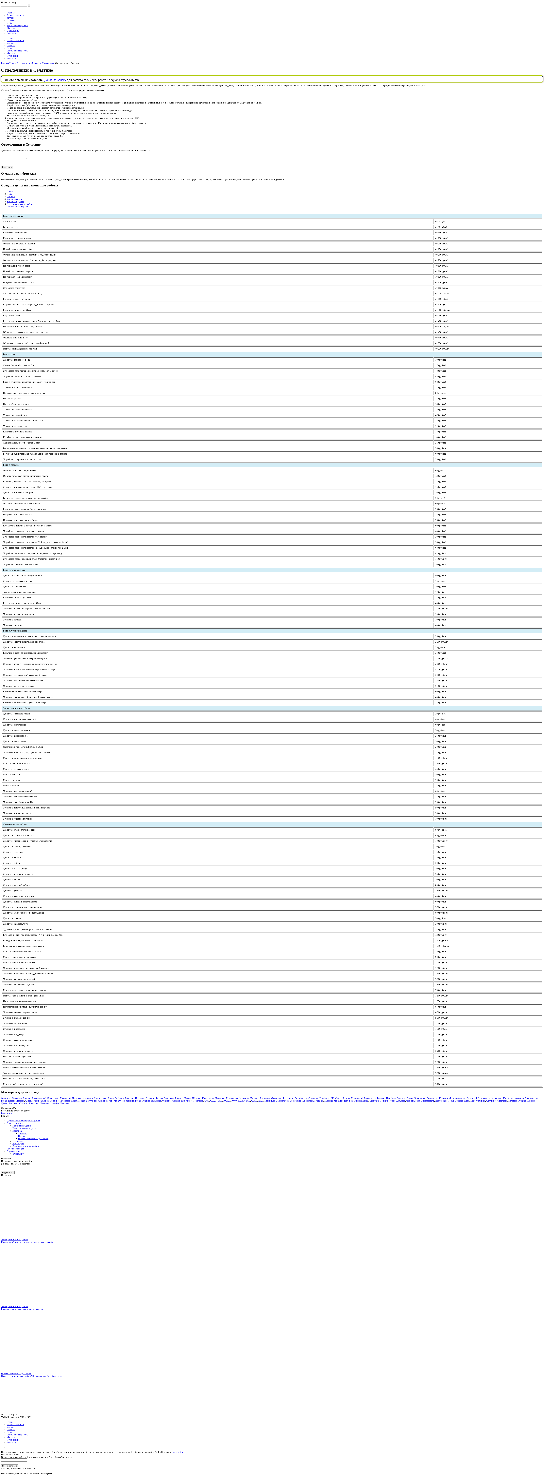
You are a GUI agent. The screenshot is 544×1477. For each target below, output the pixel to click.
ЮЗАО (241, 1101)
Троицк (346, 1098)
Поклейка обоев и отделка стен (33, 1138)
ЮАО (234, 1101)
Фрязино (179, 1098)
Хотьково (400, 1101)
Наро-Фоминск (477, 1101)
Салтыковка (484, 1098)
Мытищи (129, 1098)
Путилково (186, 1101)
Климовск (103, 1101)
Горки (4, 1101)
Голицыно (65, 1103)
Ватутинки (91, 1101)
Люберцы (119, 1098)
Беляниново (420, 1098)
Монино (130, 1101)
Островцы (313, 1098)
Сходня (28, 1101)
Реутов (159, 1098)
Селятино (491, 1101)
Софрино (54, 1101)
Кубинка (328, 1101)
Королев (89, 1098)
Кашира (319, 1101)
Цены (9, 23)
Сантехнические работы (18, 206)
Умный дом (18, 1143)
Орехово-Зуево (462, 1101)
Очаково (166, 1101)
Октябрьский (301, 1098)
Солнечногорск (387, 1101)
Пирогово (220, 1098)
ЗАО (248, 1101)
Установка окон (14, 199)
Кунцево (176, 1101)
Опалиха (401, 1098)
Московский (357, 1098)
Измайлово (324, 1098)
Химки (187, 1098)
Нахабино (391, 1098)
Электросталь (427, 1101)
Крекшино (34, 1103)
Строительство (14, 1151)
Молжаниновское (457, 1098)
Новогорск (198, 1101)
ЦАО (260, 1101)
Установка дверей (15, 201)
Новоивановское (16, 1101)
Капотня (113, 1101)
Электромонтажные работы (20, 204)
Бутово (121, 1101)
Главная (10, 12)
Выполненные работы (17, 25)
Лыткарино (287, 1098)
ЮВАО (226, 1101)
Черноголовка (413, 1101)
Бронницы (269, 1101)
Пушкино (150, 1098)
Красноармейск (41, 1101)
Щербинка (336, 1098)
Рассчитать (6, 1113)
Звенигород (308, 1101)
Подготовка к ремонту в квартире (23, 1120)
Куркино (443, 1098)
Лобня (111, 1098)
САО (206, 1101)
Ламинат (22, 1133)
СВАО (213, 1101)
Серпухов (374, 1101)
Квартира (17, 1131)
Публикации (13, 30)
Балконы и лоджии (21, 1126)
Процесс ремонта (15, 1123)
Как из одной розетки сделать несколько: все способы (27, 1242)
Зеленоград (432, 1098)
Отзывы (11, 20)
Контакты (11, 33)
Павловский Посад (444, 1101)
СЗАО (254, 1101)
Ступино (23, 1103)
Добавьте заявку (55, 80)
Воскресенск (296, 1101)
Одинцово (6, 1098)
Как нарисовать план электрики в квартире (22, 1309)
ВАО (220, 1101)
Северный (472, 1098)
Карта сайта (177, 1452)
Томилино (265, 1098)
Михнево (13, 1103)
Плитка (21, 1136)
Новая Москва (78, 1101)
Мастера (11, 28)
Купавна (254, 1098)
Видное (26, 1098)
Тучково (522, 1101)
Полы (9, 194)
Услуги (10, 18)
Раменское (65, 1101)
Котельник (508, 1098)
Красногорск (100, 1098)
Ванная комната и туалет (24, 1128)
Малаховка (276, 1098)
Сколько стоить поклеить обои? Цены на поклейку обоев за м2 (31, 1376)
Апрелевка (502, 1101)
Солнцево (169, 1098)
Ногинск (348, 1101)
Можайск (338, 1101)
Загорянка (244, 1098)
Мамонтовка (232, 1098)
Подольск (139, 1098)
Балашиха (17, 1098)
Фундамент (18, 1154)
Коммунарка (208, 1098)
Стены (10, 191)
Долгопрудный (38, 1098)
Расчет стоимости (15, 15)
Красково (519, 1098)
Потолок (11, 196)
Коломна (512, 1101)
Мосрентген (370, 1098)
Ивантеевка (78, 1098)
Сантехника (18, 1141)
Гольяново (156, 1101)
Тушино (146, 1101)
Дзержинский (531, 1098)
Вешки (410, 1098)
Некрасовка (496, 1098)
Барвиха (381, 1098)
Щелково (196, 1098)
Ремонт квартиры (15, 1148)
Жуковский (65, 1098)
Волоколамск (282, 1101)
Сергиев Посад (361, 1101)
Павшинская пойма (49, 1103)
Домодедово (53, 1098)
